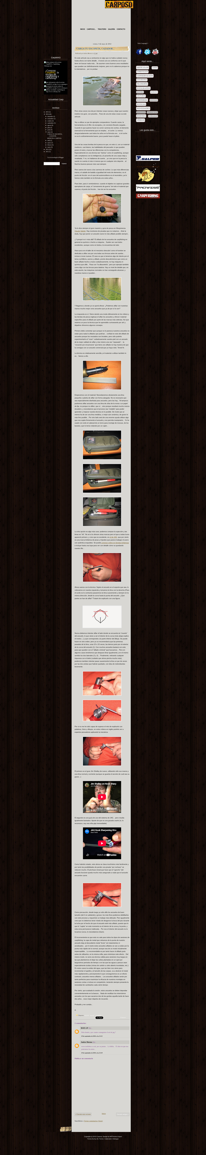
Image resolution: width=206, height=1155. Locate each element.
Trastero (102, 29)
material (92, 1015)
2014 (47, 114)
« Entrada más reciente (83, 1114)
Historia (140, 92)
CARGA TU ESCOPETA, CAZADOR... (54, 135)
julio (48, 127)
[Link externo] (55, 66)
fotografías (143, 88)
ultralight (153, 116)
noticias (141, 104)
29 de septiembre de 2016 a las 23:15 (92, 1036)
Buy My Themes (99, 1139)
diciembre (50, 116)
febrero (49, 145)
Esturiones (142, 80)
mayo (49, 132)
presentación (141, 112)
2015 (47, 112)
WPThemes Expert (116, 1136)
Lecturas (141, 96)
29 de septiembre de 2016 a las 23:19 (92, 1053)
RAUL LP (84, 1028)
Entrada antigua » (123, 1114)
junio (48, 130)
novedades (98, 1015)
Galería (111, 29)
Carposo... (91, 29)
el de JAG (113, 537)
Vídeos (140, 120)
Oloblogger (115, 1139)
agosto (49, 125)
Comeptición (142, 72)
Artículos (86, 1015)
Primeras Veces (152, 112)
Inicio (82, 29)
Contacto (121, 29)
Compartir (123, 1017)
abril (48, 140)
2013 (47, 149)
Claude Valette (80, 231)
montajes (153, 100)
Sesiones (141, 116)
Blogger (61, 157)
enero (49, 147)
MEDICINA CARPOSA (54, 138)
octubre (49, 121)
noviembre (50, 118)
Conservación (145, 76)
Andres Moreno (86, 1042)
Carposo (99, 1136)
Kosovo (154, 92)
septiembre (50, 123)
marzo (49, 143)
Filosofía (142, 84)
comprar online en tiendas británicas (115, 543)
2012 (47, 151)
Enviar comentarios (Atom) (93, 1121)
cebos (154, 68)
